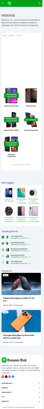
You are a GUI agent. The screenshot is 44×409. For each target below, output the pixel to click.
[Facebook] (13, 376)
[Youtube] (2, 376)
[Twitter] (6, 376)
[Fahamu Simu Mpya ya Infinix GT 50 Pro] (21, 284)
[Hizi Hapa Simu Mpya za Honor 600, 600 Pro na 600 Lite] (21, 321)
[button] (2, 3)
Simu (5, 275)
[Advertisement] (22, 61)
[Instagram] (9, 376)
